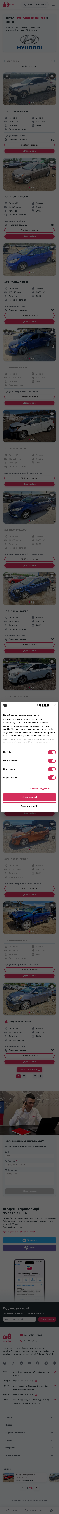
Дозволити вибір (29, 806)
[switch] (52, 761)
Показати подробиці (40, 789)
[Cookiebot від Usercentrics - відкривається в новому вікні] (37, 705)
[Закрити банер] (55, 705)
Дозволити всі (29, 797)
